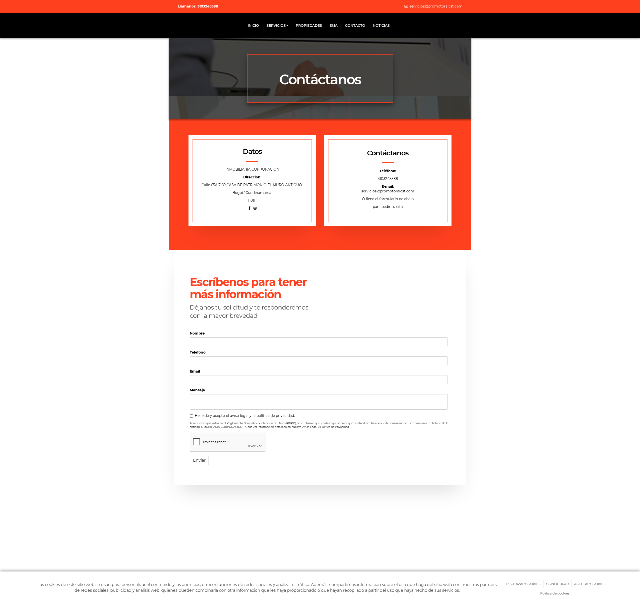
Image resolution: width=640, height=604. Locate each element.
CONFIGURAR (557, 584)
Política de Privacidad (334, 427)
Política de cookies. (555, 593)
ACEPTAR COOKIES (590, 584)
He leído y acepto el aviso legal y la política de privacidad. (245, 416)
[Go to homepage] (176, 25)
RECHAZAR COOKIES (523, 584)
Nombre (197, 333)
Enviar (199, 460)
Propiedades (309, 26)
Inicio (253, 26)
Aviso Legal (309, 427)
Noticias (381, 26)
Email (195, 371)
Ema (334, 26)
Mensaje (197, 390)
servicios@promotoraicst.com (435, 6)
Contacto (355, 26)
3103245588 (388, 179)
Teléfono (198, 352)
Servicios (276, 26)
